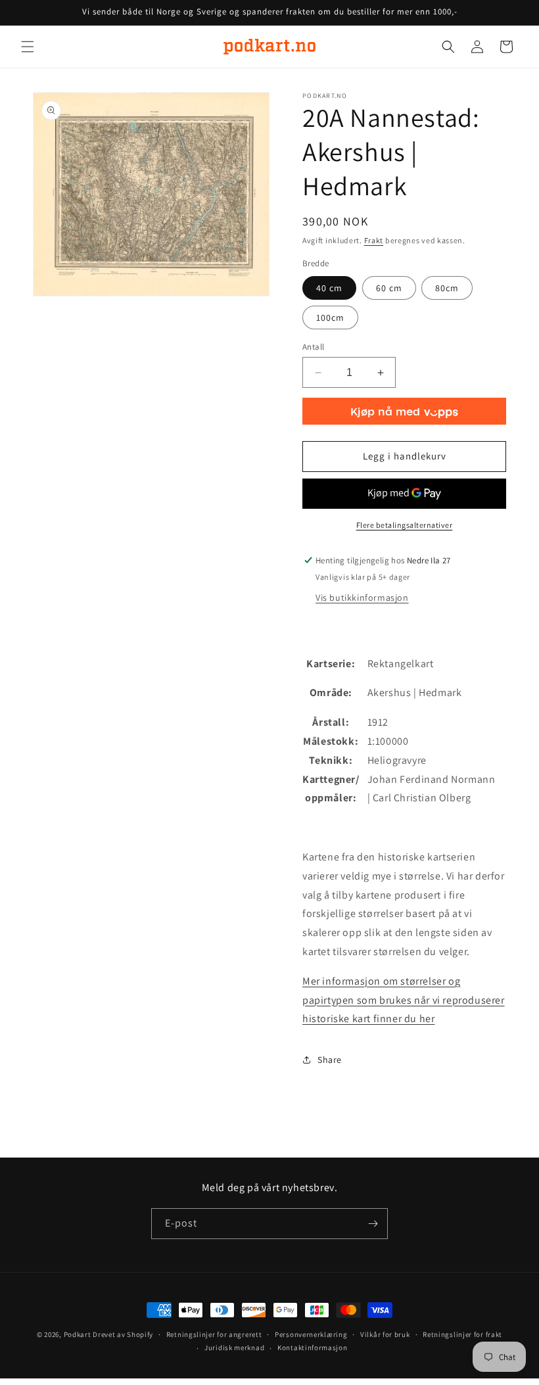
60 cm (389, 288)
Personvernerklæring (311, 1334)
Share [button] (329, 1060)
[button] (27, 46)
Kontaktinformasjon (312, 1347)
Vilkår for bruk (385, 1334)
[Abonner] (372, 1223)
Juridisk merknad (234, 1347)
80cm (447, 288)
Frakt (374, 240)
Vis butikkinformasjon (362, 597)
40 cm (329, 288)
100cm (330, 317)
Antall (313, 346)
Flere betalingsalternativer (404, 525)
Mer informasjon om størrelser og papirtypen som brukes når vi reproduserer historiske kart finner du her (403, 1000)
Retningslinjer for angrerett (214, 1334)
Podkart (77, 1334)
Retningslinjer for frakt (462, 1334)
